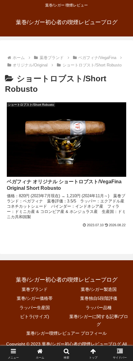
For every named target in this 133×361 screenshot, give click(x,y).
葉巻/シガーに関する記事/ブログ (98, 320)
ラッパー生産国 (34, 307)
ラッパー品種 (99, 307)
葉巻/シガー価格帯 (35, 298)
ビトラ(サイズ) (34, 316)
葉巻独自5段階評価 (98, 298)
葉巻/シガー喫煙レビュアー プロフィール (66, 333)
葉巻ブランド (35, 289)
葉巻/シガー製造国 (99, 289)
